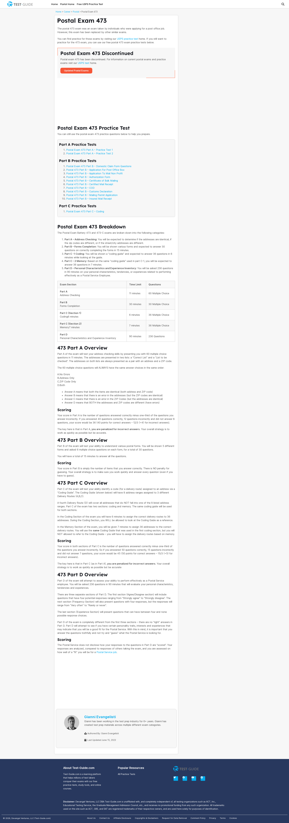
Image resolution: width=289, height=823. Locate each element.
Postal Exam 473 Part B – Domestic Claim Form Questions (98, 166)
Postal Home (67, 4)
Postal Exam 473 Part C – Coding (85, 211)
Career (67, 12)
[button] (283, 4)
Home (54, 4)
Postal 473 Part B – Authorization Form (88, 177)
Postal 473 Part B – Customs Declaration (89, 191)
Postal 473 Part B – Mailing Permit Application (92, 195)
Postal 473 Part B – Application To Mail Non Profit (94, 173)
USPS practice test (127, 38)
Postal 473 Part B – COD (80, 187)
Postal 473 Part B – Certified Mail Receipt (89, 184)
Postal (76, 12)
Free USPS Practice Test (90, 4)
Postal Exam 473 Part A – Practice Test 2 (89, 153)
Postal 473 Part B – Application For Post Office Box (95, 169)
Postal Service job (106, 652)
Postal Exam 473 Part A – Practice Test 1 (89, 149)
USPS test (83, 62)
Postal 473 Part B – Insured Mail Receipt (89, 198)
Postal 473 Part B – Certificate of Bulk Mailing (92, 180)
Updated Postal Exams (76, 70)
